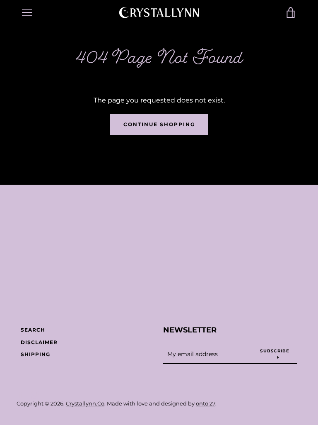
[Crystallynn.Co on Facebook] (21, 394)
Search (33, 330)
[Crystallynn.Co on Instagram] (35, 394)
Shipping (35, 354)
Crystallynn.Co (85, 404)
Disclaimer (39, 342)
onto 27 (205, 404)
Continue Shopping (159, 124)
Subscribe (274, 351)
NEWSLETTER (190, 330)
